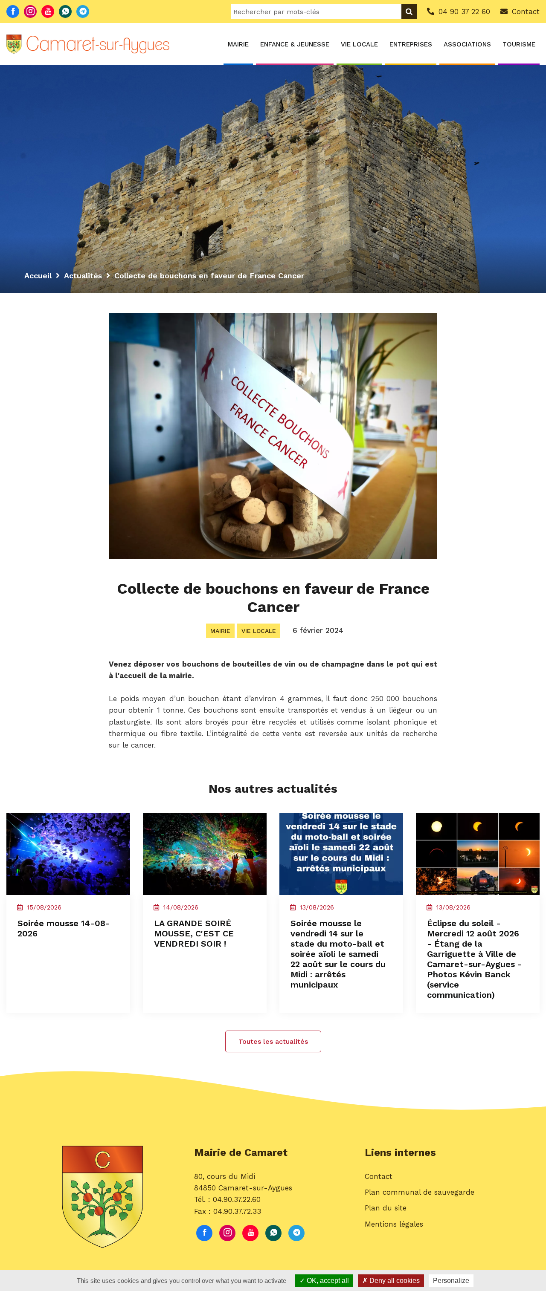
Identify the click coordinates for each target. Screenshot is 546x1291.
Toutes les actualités (273, 1041)
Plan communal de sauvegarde (419, 1192)
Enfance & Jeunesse (294, 44)
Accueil (38, 275)
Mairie (238, 44)
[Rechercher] (409, 11)
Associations (467, 44)
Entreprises (410, 44)
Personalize (451, 1280)
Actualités (83, 275)
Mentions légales (394, 1224)
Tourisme (518, 44)
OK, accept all (327, 1280)
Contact (378, 1176)
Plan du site (386, 1208)
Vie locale (359, 44)
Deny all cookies (394, 1280)
